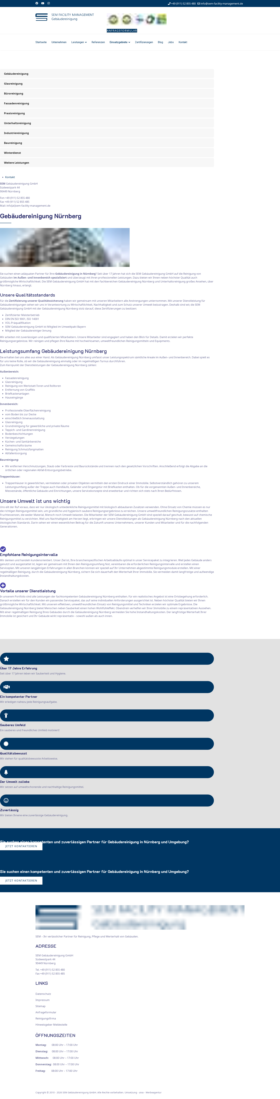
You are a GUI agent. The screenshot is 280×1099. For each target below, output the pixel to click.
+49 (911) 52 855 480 (183, 3)
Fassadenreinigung (16, 103)
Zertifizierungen (144, 42)
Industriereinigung (16, 133)
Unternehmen (59, 42)
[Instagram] (48, 3)
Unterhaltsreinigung (17, 123)
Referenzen (98, 42)
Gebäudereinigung (16, 74)
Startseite (41, 42)
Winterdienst (12, 153)
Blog (160, 42)
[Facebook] (36, 3)
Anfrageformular (122, 30)
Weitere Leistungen (16, 162)
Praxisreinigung (14, 113)
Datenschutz (43, 994)
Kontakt (183, 42)
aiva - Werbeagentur (150, 1092)
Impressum (42, 1000)
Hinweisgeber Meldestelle (51, 1024)
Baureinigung (13, 143)
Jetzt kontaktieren (21, 846)
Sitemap (40, 1006)
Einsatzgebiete (118, 42)
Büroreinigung (13, 93)
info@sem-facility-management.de (222, 3)
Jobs (171, 42)
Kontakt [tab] (10, 177)
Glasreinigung (13, 83)
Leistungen (77, 42)
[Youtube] (42, 3)
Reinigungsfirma (45, 1018)
